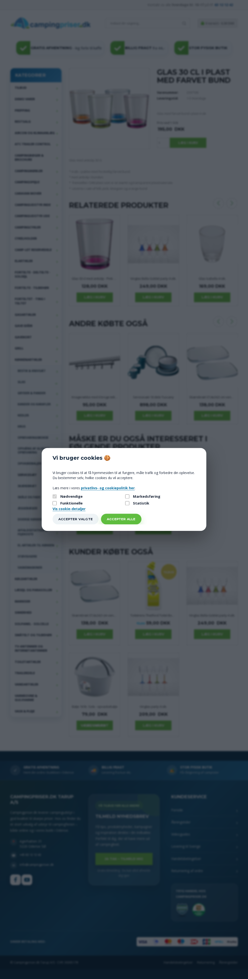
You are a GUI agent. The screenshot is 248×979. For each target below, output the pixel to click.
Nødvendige (71, 496)
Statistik (141, 503)
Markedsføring (146, 496)
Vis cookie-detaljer (69, 509)
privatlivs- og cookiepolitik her (108, 488)
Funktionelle (71, 503)
